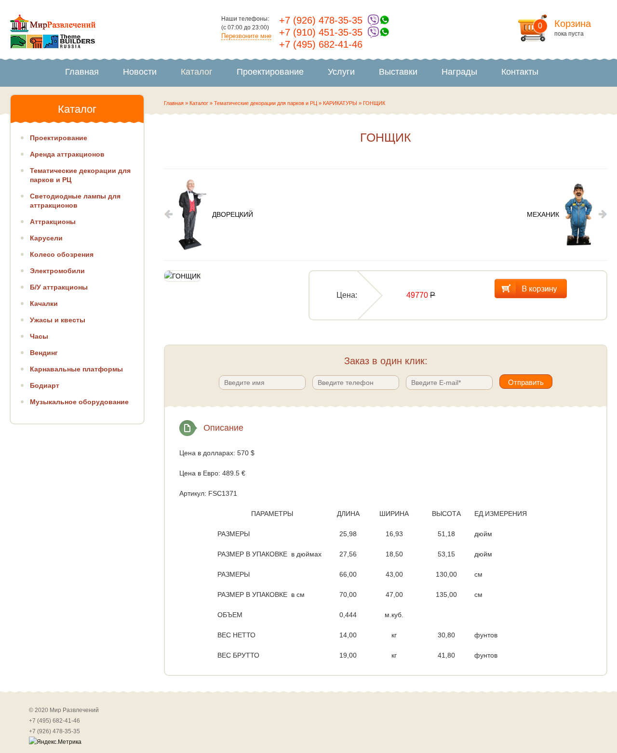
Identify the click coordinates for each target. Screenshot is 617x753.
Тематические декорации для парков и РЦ (265, 103)
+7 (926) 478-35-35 (320, 20)
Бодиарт (44, 385)
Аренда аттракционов (67, 154)
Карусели (46, 238)
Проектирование (270, 72)
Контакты (519, 72)
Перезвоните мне (246, 36)
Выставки (398, 72)
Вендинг (44, 353)
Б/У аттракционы (59, 287)
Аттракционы (53, 221)
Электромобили (57, 271)
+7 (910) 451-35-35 (320, 32)
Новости (140, 72)
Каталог (197, 72)
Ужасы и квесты (57, 320)
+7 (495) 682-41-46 (320, 44)
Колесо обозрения (62, 254)
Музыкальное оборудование (79, 402)
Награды (459, 72)
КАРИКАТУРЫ (340, 103)
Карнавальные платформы (76, 369)
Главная (82, 72)
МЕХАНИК (543, 214)
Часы (39, 336)
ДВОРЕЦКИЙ (232, 214)
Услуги (341, 72)
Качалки (44, 303)
